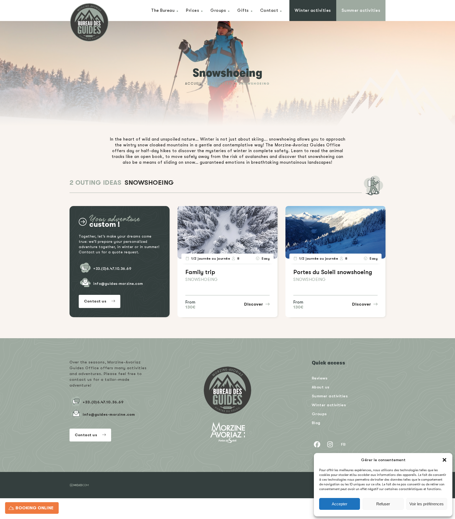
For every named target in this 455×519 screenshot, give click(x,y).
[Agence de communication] (79, 485)
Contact (269, 10)
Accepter (339, 504)
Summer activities (361, 10)
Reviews (320, 378)
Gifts (243, 10)
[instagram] (330, 444)
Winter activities (313, 10)
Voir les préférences (426, 504)
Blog (316, 422)
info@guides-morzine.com (118, 283)
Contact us (95, 301)
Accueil (193, 83)
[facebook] (317, 444)
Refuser (383, 504)
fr (343, 444)
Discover (254, 304)
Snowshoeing (201, 279)
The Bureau (163, 10)
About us (320, 387)
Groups (218, 10)
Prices (192, 10)
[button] (444, 460)
